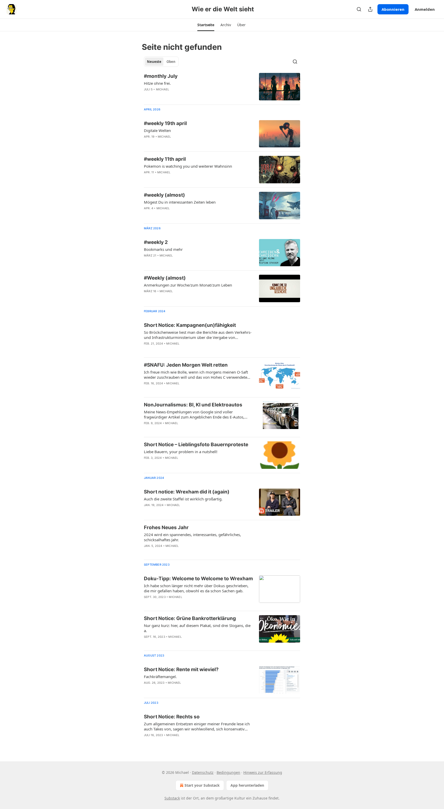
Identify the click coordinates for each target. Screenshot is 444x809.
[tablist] (161, 61)
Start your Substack (202, 785)
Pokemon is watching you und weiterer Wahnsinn (188, 166)
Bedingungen (228, 772)
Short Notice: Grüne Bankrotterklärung (190, 618)
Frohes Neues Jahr (166, 527)
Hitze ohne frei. (157, 83)
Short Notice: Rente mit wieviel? (181, 669)
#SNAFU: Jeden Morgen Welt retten (186, 365)
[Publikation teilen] (370, 9)
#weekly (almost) (164, 195)
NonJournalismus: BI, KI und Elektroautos (193, 405)
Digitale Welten (157, 130)
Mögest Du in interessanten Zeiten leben (180, 202)
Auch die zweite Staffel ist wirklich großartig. (183, 498)
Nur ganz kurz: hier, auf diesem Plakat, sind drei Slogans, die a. (197, 628)
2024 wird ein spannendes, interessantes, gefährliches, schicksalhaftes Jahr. (192, 537)
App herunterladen (247, 785)
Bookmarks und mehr (163, 249)
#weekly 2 (156, 242)
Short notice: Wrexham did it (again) (186, 492)
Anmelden (425, 9)
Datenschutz (203, 772)
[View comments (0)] (181, 96)
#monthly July (161, 76)
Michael (162, 89)
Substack (172, 798)
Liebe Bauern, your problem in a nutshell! (180, 451)
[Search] (359, 9)
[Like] (147, 96)
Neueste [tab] (154, 61)
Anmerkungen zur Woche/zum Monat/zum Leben (188, 285)
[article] (222, 86)
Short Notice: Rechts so (172, 717)
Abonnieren (393, 9)
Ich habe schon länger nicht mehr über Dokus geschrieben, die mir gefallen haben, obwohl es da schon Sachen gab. (196, 588)
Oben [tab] (170, 61)
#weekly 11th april (165, 159)
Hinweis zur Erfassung (262, 772)
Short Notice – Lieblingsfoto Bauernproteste (196, 445)
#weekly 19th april (165, 123)
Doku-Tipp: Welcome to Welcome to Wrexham (198, 579)
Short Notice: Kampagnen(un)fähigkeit (190, 325)
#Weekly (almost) (165, 278)
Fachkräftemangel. (160, 676)
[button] (205, 25)
